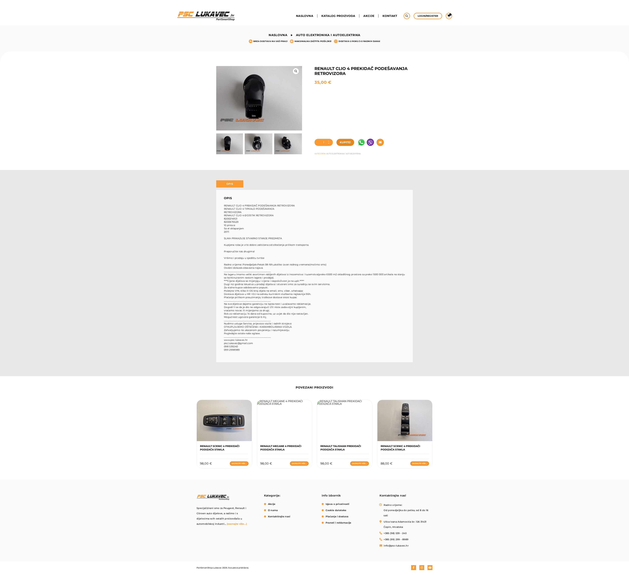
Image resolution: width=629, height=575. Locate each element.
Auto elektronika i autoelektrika (328, 35)
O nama (273, 510)
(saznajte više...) (237, 523)
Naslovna (304, 16)
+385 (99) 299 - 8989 (396, 539)
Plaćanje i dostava (337, 516)
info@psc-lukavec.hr (396, 545)
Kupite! (345, 142)
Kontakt (389, 16)
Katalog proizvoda (338, 16)
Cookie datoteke (336, 510)
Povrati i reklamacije (338, 522)
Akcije (368, 16)
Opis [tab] (229, 183)
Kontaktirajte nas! (279, 516)
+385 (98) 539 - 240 (395, 533)
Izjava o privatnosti (337, 504)
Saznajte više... (239, 463)
